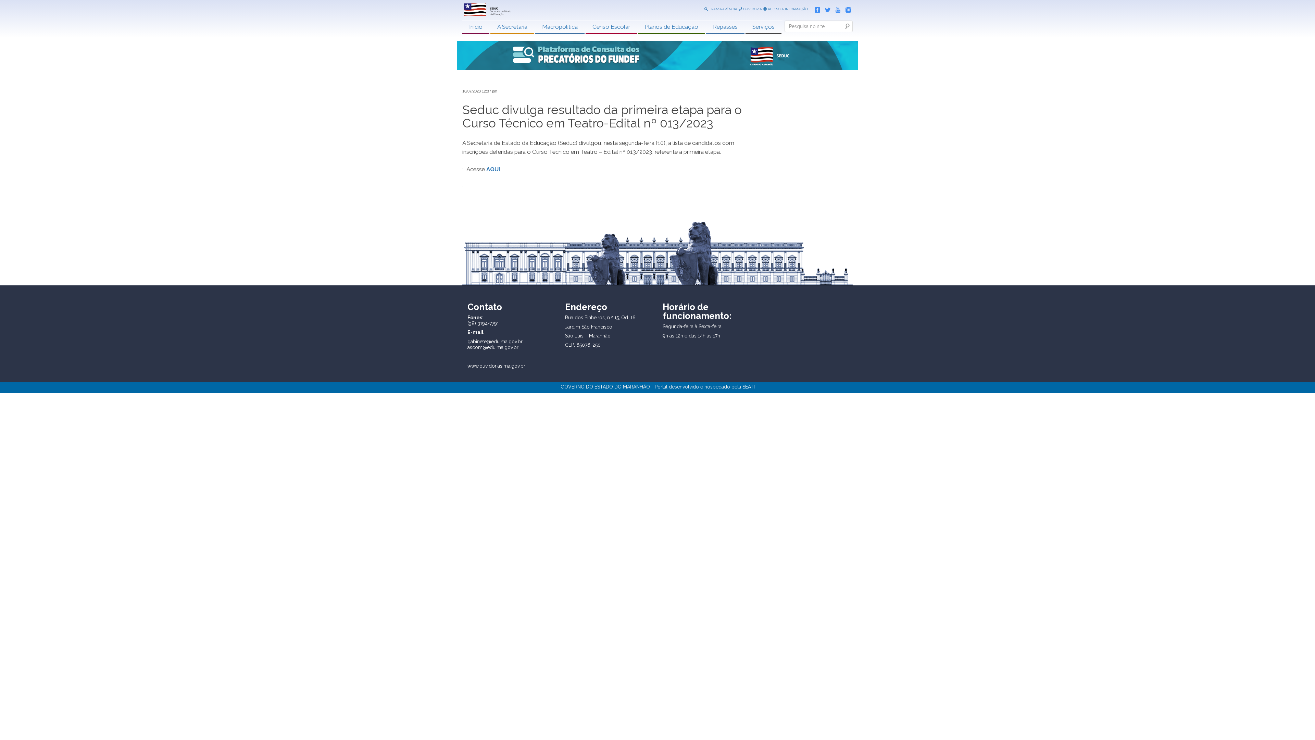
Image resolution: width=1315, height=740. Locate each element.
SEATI (748, 387)
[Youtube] (836, 8)
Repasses (725, 26)
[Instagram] (846, 8)
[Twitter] (826, 8)
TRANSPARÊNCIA (722, 9)
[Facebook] (815, 8)
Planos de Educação (671, 26)
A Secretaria (512, 26)
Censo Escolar (611, 26)
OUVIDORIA (752, 9)
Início (476, 26)
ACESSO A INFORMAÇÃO (787, 9)
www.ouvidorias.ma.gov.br (496, 366)
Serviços (763, 26)
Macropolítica (560, 26)
